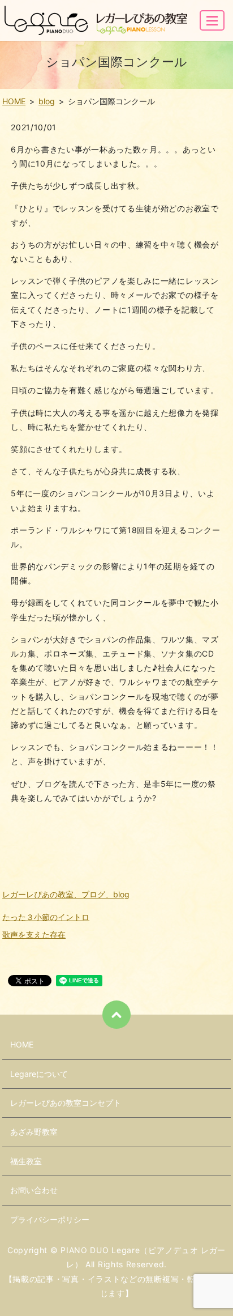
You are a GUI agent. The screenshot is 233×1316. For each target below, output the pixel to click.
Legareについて (39, 1074)
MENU (212, 20)
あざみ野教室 (34, 1131)
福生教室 (26, 1161)
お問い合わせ (34, 1190)
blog (46, 101)
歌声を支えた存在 (34, 934)
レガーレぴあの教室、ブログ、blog (66, 894)
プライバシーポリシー (49, 1219)
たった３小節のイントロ (45, 917)
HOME (13, 101)
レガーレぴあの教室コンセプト (65, 1103)
